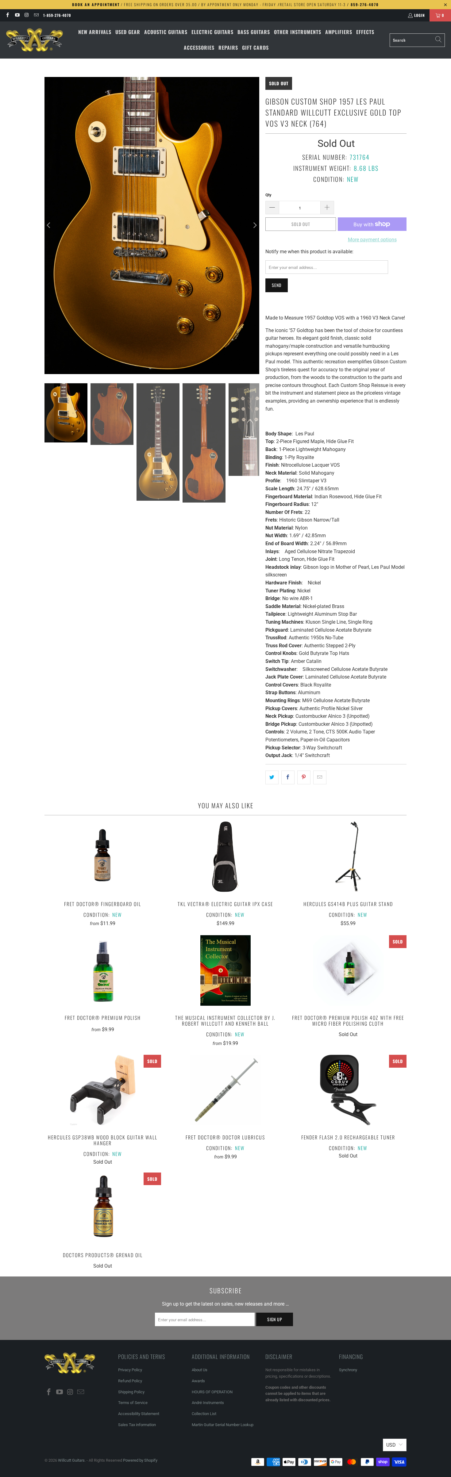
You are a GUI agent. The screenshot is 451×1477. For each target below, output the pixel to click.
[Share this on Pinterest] (303, 778)
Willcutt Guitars (71, 1460)
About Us (199, 1370)
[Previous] (49, 225)
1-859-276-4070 (57, 15)
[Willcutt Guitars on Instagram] (26, 15)
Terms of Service (133, 1402)
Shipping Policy (131, 1392)
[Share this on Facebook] (288, 778)
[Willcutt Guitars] (34, 40)
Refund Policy (130, 1381)
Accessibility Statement (138, 1413)
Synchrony (348, 1370)
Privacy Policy (130, 1370)
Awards (198, 1381)
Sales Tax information (137, 1424)
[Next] (255, 225)
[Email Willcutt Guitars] (36, 15)
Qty (268, 195)
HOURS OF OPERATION (212, 1392)
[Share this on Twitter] (272, 778)
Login (419, 15)
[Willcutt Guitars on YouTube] (16, 15)
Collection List (204, 1413)
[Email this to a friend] (319, 778)
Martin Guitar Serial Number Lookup (222, 1424)
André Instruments (208, 1402)
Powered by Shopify (140, 1460)
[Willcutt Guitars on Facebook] (7, 15)
